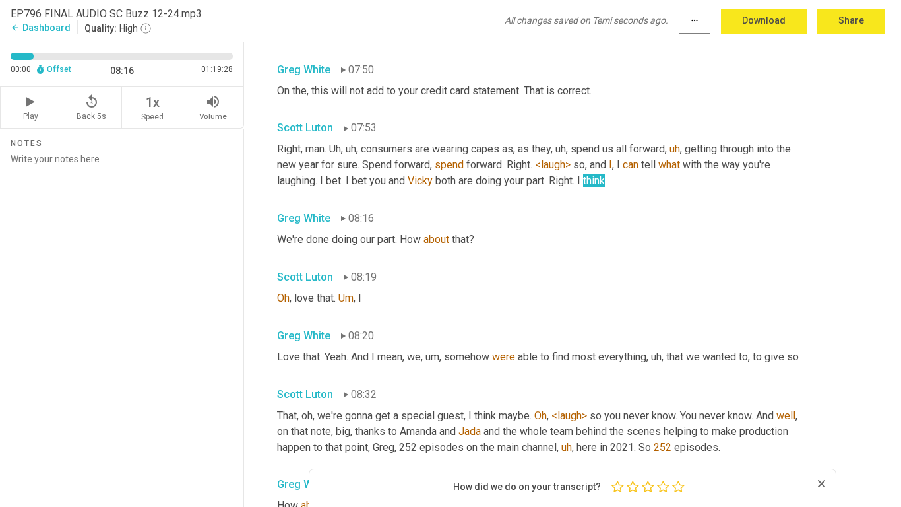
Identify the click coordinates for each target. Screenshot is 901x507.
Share (851, 20)
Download (764, 20)
